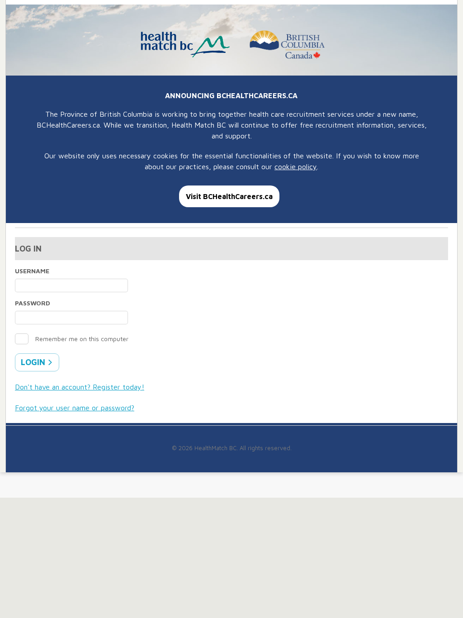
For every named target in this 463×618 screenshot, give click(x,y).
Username (32, 271)
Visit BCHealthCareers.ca (229, 196)
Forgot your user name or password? (74, 408)
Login (34, 362)
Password (32, 303)
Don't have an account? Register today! (79, 387)
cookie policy (295, 166)
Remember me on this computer (81, 338)
